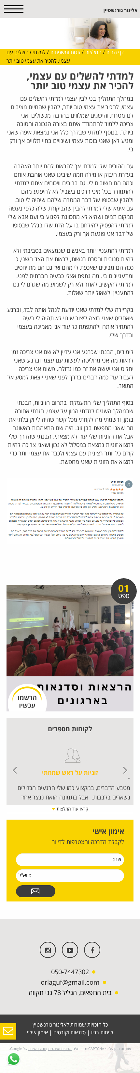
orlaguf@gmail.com (70, 982)
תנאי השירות (37, 1049)
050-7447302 (70, 972)
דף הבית (115, 52)
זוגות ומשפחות (65, 52)
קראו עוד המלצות (71, 809)
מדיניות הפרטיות (60, 1049)
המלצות (93, 52)
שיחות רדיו (102, 1032)
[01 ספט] (70, 648)
